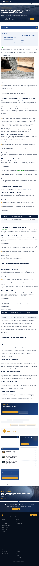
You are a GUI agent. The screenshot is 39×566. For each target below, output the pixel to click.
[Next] (37, 487)
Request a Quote (23, 412)
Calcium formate (4, 47)
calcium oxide (10, 373)
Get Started (25, 266)
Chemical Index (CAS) (19, 523)
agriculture (4, 229)
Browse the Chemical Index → (10, 412)
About (17, 543)
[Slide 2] (19, 501)
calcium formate (20, 170)
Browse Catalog (16, 509)
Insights (7, 3)
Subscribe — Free (10, 478)
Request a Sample (5, 553)
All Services (4, 543)
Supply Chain (4, 545)
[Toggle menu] (37, 1)
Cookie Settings (18, 557)
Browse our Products (28, 189)
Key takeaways (6, 35)
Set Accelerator (19, 422)
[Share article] (29, 19)
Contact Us (24, 509)
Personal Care (4, 521)
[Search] (10, 1)
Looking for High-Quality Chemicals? (10, 40)
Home (3, 3)
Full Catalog (17, 521)
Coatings (3, 531)
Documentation (4, 549)
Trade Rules (17, 555)
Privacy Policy (18, 551)
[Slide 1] (18, 501)
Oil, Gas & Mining (4, 529)
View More (34, 448)
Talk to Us (22, 339)
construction (23, 100)
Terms (16, 553)
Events (17, 547)
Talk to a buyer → (25, 444)
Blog (16, 545)
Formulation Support (5, 547)
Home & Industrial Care (5, 523)
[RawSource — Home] (5, 1)
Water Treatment (4, 533)
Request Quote (33, 515)
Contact (17, 549)
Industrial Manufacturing (6, 525)
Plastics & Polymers (5, 527)
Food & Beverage (5, 538)
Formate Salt (13, 422)
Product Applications (7, 7)
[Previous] (34, 487)
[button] (19, 27)
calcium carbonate (20, 362)
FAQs (22, 42)
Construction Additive (5, 422)
